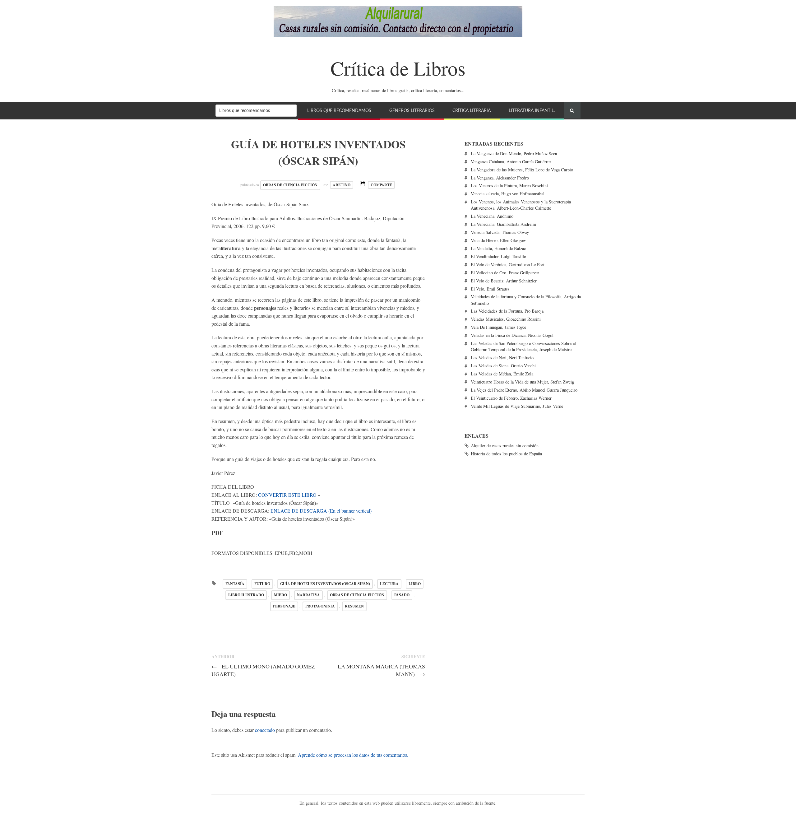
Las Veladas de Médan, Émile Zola (502, 374)
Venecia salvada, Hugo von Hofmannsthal (507, 194)
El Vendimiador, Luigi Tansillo (498, 256)
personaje (284, 606)
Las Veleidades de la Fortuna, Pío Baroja (507, 311)
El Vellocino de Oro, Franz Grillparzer (505, 273)
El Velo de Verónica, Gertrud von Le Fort (507, 264)
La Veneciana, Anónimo (492, 216)
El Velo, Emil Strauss (490, 289)
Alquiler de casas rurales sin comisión (505, 446)
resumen (354, 606)
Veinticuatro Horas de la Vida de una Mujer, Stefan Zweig (522, 382)
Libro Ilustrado (246, 595)
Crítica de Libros (398, 67)
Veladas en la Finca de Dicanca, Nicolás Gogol (512, 335)
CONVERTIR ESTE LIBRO (287, 494)
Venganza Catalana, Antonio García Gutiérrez (511, 162)
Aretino (341, 185)
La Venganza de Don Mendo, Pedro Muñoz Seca (514, 153)
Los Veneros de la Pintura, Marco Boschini (509, 185)
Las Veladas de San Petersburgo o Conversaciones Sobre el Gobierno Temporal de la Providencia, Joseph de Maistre (523, 346)
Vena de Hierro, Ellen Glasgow (498, 240)
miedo (280, 595)
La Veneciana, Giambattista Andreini (503, 224)
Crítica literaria (471, 110)
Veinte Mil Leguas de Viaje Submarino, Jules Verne (517, 406)
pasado (402, 595)
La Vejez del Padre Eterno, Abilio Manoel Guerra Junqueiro (524, 390)
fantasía (234, 583)
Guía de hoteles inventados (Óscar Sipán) (325, 583)
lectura (389, 583)
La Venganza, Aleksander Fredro (500, 178)
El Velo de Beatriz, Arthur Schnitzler (504, 281)
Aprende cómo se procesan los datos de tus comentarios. (353, 754)
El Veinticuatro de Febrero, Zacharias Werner (511, 398)
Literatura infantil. (532, 110)
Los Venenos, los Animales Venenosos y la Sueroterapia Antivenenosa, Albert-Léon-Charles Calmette (521, 205)
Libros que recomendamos (339, 110)
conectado (265, 730)
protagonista (320, 606)
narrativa (308, 595)
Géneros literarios (412, 110)
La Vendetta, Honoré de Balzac (498, 248)
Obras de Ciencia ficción (290, 185)
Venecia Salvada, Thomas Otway (500, 232)
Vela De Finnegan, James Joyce (498, 327)
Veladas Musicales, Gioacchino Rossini (506, 319)
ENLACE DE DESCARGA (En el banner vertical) (321, 510)
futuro (262, 583)
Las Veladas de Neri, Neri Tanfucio (502, 357)
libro (415, 583)
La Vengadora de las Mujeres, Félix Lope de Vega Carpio (522, 170)
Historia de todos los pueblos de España (506, 454)
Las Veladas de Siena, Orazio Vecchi (503, 366)
